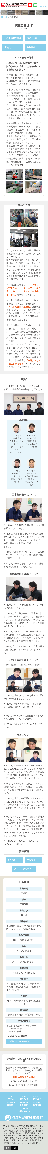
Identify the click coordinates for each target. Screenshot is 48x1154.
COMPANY (24, 1104)
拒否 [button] (7, 1148)
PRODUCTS (11, 1104)
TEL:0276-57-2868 (16, 1035)
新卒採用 (12, 860)
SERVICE (37, 1098)
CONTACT (24, 1110)
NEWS (24, 1098)
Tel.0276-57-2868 (24, 1076)
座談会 (7, 47)
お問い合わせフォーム (19, 1041)
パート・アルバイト (23, 869)
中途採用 (31, 860)
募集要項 (31, 47)
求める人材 (32, 38)
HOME (11, 1098)
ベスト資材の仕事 (12, 38)
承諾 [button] (14, 1148)
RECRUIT (37, 1104)
